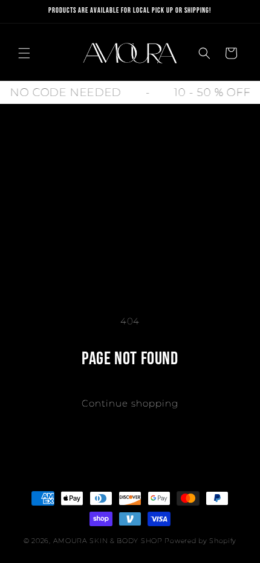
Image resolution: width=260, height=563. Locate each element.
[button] (24, 53)
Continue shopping (130, 403)
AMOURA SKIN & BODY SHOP (108, 540)
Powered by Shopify (200, 540)
